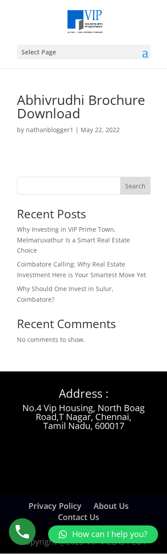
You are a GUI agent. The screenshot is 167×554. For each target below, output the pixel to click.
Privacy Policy (55, 505)
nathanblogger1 (49, 129)
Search (135, 186)
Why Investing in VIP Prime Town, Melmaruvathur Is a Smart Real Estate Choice (73, 240)
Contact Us (78, 517)
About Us (111, 505)
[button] (103, 534)
